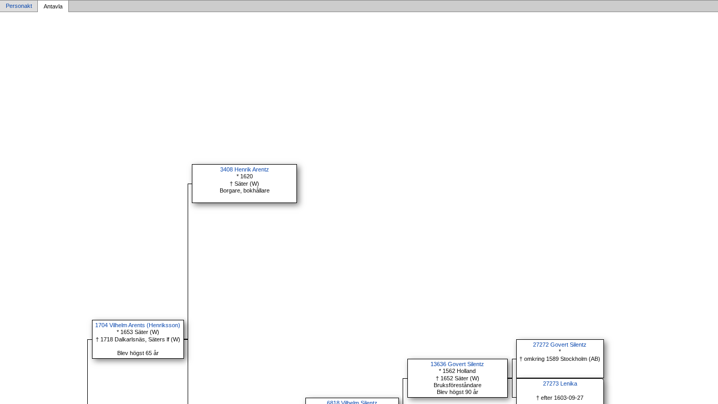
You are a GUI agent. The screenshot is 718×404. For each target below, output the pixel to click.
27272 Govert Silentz (560, 344)
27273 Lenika (560, 383)
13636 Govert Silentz (457, 364)
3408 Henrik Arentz (244, 169)
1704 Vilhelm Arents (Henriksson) (137, 325)
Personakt (19, 6)
